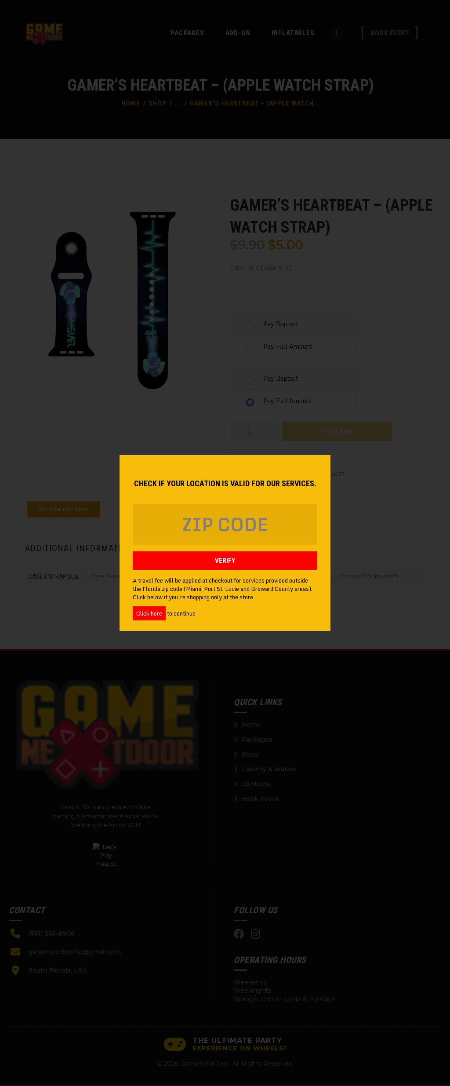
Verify (225, 561)
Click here (149, 613)
